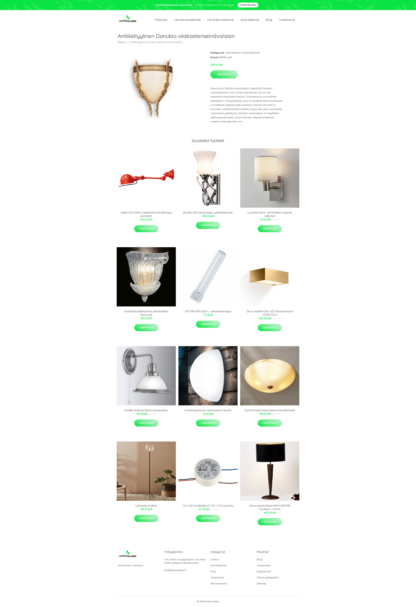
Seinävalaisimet (251, 52)
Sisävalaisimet (249, 20)
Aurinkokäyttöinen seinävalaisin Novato (208, 410)
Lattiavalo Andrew (146, 505)
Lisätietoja (224, 74)
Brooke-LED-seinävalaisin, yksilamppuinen (208, 212)
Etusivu (122, 42)
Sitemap (261, 583)
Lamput (214, 559)
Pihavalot (161, 20)
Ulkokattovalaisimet (220, 20)
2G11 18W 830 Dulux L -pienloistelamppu (208, 311)
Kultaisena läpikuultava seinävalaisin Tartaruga (146, 313)
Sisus (213, 571)
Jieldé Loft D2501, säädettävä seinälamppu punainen (146, 214)
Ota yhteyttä (264, 565)
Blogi (269, 20)
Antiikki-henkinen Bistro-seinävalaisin (146, 410)
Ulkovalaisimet (218, 583)
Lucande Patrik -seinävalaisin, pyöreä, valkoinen (269, 214)
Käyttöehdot (264, 571)
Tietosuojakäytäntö (268, 577)
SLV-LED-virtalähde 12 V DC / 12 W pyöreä (208, 505)
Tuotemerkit (287, 20)
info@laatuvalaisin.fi (175, 570)
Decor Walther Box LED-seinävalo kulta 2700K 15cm (270, 313)
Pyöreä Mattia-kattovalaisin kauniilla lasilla (270, 410)
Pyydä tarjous (248, 5)
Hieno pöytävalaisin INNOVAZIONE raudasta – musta (269, 507)
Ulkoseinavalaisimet (187, 20)
